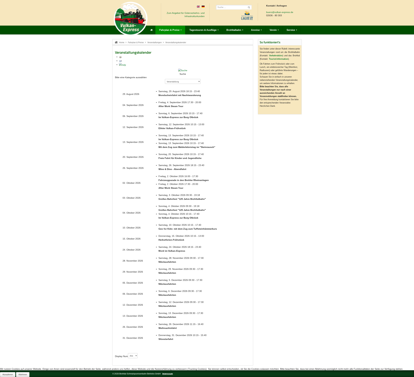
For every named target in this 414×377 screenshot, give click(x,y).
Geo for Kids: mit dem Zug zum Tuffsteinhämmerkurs (187, 228)
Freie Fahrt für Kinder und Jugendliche (180, 158)
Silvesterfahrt (165, 339)
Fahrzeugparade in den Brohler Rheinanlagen (183, 180)
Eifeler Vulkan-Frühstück (172, 128)
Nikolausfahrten (167, 262)
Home (121, 42)
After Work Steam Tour (170, 106)
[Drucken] (120, 56)
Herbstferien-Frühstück (171, 240)
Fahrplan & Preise (136, 42)
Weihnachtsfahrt (167, 328)
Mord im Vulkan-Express (171, 251)
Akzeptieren (7, 374)
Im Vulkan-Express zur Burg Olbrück (178, 117)
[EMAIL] (120, 60)
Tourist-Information (278, 59)
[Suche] (182, 70)
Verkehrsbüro (276, 55)
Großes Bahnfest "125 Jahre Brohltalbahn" (182, 199)
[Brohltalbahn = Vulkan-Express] (130, 18)
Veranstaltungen (154, 42)
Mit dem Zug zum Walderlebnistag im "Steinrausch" (186, 147)
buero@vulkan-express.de (279, 12)
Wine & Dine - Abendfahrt (172, 169)
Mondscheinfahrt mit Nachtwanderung (179, 95)
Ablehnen (22, 374)
